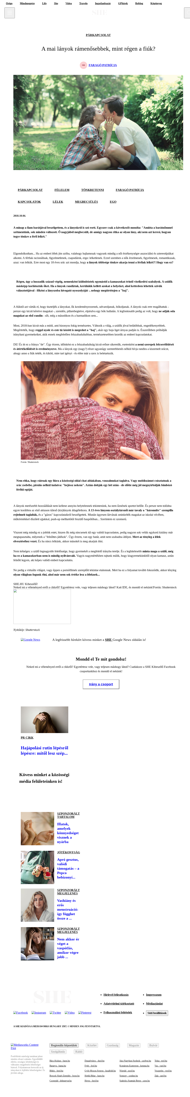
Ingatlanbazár (103, 3)
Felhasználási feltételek (118, 1012)
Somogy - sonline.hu (128, 1075)
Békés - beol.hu (56, 1070)
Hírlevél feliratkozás (116, 994)
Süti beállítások (157, 1013)
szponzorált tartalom (68, 815)
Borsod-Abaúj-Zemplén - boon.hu (65, 1075)
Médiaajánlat (154, 1003)
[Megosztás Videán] (76, 796)
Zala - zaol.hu (160, 1075)
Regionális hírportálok (64, 1045)
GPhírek (123, 3)
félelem (62, 189)
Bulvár (153, 1045)
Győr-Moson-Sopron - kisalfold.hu (100, 1070)
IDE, (125, 587)
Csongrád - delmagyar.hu (61, 1080)
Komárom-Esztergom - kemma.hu (134, 1065)
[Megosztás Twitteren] (173, 216)
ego (113, 201)
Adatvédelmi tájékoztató (119, 1003)
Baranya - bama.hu (58, 1065)
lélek (58, 201)
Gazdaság (112, 1045)
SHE (109, 640)
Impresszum (153, 994)
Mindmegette (27, 3)
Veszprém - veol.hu (163, 1070)
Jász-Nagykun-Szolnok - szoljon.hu (135, 1060)
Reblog (139, 3)
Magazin (134, 1045)
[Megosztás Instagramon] (50, 796)
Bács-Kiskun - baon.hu (60, 1060)
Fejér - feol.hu (91, 1065)
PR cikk (27, 737)
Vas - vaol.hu (160, 1065)
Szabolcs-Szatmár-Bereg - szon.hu (134, 1080)
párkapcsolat (98, 35)
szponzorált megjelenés (68, 892)
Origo (9, 3)
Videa (68, 3)
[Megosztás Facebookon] (164, 216)
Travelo (83, 3)
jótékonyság (68, 852)
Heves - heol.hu (92, 1080)
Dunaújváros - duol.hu (94, 1060)
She (56, 3)
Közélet (91, 1045)
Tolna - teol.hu (161, 1060)
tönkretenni (92, 189)
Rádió (78, 1051)
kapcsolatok (29, 201)
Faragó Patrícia (130, 189)
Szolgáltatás (58, 1051)
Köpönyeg (156, 3)
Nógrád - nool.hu (127, 1070)
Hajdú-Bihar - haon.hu (94, 1075)
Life (44, 3)
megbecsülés (86, 201)
